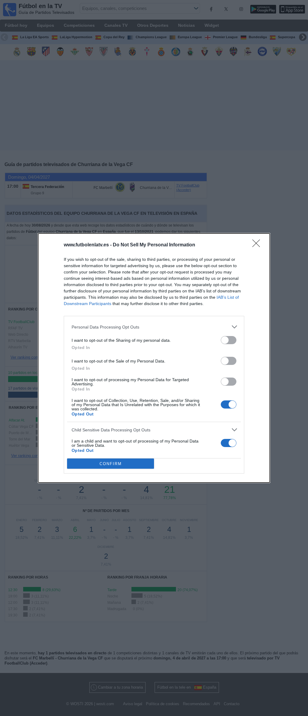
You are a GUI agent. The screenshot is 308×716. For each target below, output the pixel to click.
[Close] (258, 245)
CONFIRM (111, 463)
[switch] (228, 340)
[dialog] (154, 358)
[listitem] (154, 327)
